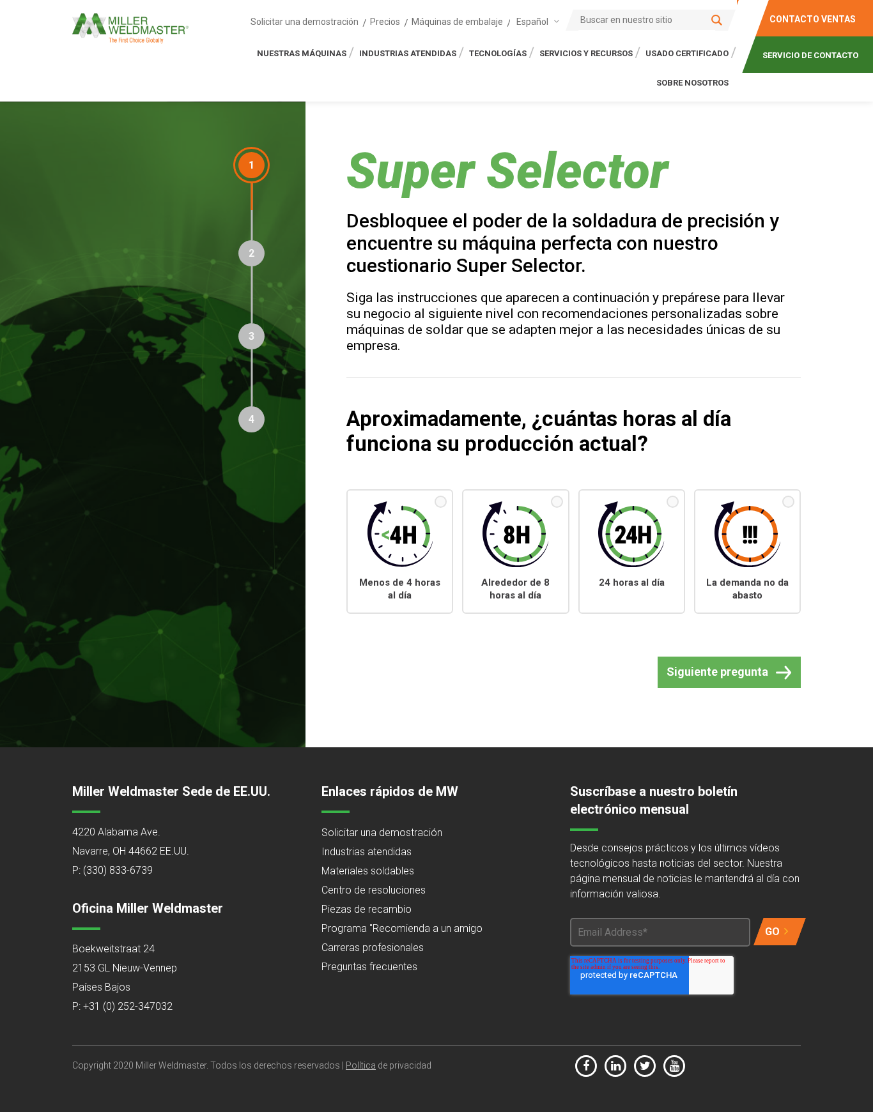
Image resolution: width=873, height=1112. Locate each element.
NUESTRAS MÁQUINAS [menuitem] (301, 53)
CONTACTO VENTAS (812, 19)
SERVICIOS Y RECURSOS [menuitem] (586, 53)
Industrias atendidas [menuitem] (366, 852)
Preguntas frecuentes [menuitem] (369, 967)
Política (361, 1065)
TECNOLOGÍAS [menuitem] (498, 53)
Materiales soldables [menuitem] (367, 871)
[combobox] (535, 21)
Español (532, 22)
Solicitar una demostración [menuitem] (305, 22)
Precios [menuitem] (385, 22)
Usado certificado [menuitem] (687, 53)
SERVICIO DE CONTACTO (810, 55)
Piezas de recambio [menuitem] (366, 909)
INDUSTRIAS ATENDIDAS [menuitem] (407, 53)
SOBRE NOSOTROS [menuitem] (692, 83)
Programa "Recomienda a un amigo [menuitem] (402, 928)
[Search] (716, 20)
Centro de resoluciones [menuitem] (373, 890)
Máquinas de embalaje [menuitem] (457, 22)
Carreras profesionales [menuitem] (372, 947)
